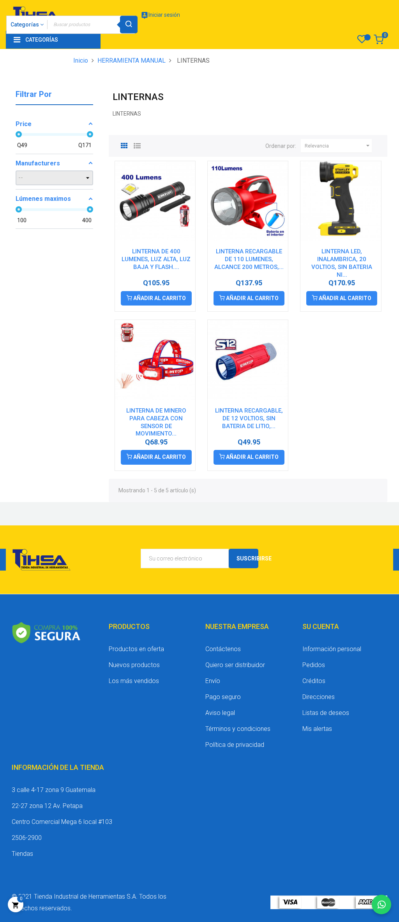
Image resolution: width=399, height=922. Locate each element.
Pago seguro (223, 697)
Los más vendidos (134, 681)
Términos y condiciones (237, 728)
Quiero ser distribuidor (235, 665)
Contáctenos (223, 649)
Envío (212, 681)
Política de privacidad (234, 744)
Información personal (331, 649)
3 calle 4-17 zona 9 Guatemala (53, 790)
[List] (137, 145)
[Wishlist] (362, 41)
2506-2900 (27, 837)
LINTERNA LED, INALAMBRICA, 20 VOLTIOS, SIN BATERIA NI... (341, 263)
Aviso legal (220, 713)
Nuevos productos (134, 665)
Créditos (313, 681)
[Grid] (124, 145)
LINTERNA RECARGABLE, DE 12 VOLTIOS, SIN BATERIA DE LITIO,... (249, 418)
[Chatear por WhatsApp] (381, 904)
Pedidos (313, 665)
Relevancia (338, 145)
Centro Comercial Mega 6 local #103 (62, 821)
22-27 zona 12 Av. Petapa (47, 806)
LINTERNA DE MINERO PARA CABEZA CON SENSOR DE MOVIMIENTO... (156, 422)
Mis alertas (317, 728)
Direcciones (318, 697)
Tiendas (22, 853)
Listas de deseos (325, 713)
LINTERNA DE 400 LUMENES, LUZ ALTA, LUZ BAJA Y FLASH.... (156, 259)
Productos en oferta (136, 649)
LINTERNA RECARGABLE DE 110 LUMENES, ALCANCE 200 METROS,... (249, 259)
